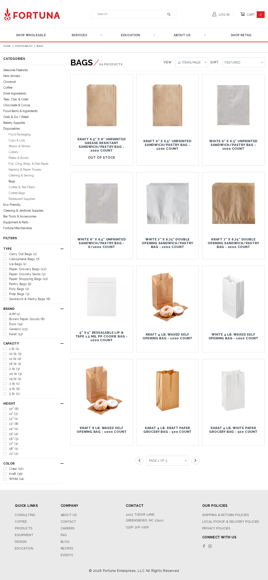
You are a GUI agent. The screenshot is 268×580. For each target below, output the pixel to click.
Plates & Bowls (19, 158)
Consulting (25, 515)
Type (7, 248)
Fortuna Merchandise (17, 228)
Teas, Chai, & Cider (15, 99)
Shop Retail (241, 35)
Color (9, 463)
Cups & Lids (17, 140)
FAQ (64, 535)
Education (130, 35)
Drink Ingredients (14, 93)
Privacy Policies (216, 528)
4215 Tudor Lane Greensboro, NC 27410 (145, 517)
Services (79, 35)
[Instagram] (210, 546)
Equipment (24, 535)
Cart (254, 14)
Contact (68, 521)
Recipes (67, 548)
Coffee (7, 87)
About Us (182, 35)
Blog (65, 541)
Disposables (11, 128)
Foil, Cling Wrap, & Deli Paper (29, 163)
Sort (214, 62)
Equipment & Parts (15, 222)
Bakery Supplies (14, 122)
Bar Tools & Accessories (19, 216)
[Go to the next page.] (195, 460)
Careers (68, 528)
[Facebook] (204, 546)
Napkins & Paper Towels (25, 169)
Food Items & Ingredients (20, 111)
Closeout (9, 81)
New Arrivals (11, 76)
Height (9, 403)
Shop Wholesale (31, 35)
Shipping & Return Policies (225, 515)
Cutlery (13, 152)
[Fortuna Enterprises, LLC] (32, 13)
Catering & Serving (21, 175)
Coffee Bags (17, 193)
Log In (223, 14)
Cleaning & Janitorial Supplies (23, 210)
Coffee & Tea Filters (22, 187)
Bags (12, 181)
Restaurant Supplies (22, 199)
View (168, 62)
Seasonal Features (15, 70)
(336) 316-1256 (137, 527)
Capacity (11, 343)
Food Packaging (20, 134)
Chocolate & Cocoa (16, 105)
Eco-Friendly (12, 204)
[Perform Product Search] (169, 14)
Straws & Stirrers (20, 146)
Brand (9, 308)
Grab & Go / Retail (16, 117)
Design (21, 541)
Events (67, 555)
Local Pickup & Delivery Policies (230, 521)
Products (23, 528)
